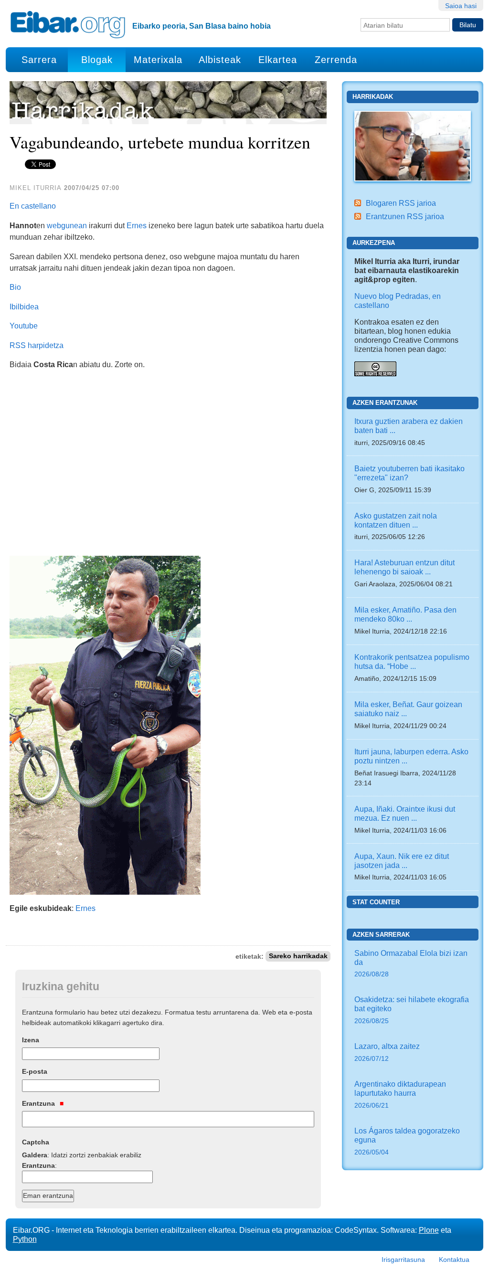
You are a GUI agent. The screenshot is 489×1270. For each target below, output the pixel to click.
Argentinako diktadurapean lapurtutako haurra (400, 1094)
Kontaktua (454, 1259)
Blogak (97, 59)
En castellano (33, 205)
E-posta (34, 1071)
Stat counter (376, 902)
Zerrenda (336, 59)
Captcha (35, 1142)
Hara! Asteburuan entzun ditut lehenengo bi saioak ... (404, 567)
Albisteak (220, 59)
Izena (30, 1040)
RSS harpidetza (37, 345)
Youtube (24, 325)
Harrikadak (372, 96)
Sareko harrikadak (298, 956)
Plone (429, 1230)
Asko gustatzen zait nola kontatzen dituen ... (395, 520)
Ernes (137, 225)
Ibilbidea (24, 306)
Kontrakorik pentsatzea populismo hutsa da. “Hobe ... (411, 661)
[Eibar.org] (68, 24)
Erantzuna (39, 1103)
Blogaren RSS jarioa (401, 203)
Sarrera (39, 59)
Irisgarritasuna (403, 1259)
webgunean (67, 225)
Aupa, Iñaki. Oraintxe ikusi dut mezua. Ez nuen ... (404, 813)
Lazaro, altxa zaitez (387, 1052)
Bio (15, 287)
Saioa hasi (461, 6)
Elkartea (277, 59)
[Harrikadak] (412, 145)
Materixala (158, 59)
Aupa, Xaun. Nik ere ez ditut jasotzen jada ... (401, 860)
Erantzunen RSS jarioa (405, 216)
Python (25, 1239)
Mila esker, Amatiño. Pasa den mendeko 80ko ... (405, 614)
